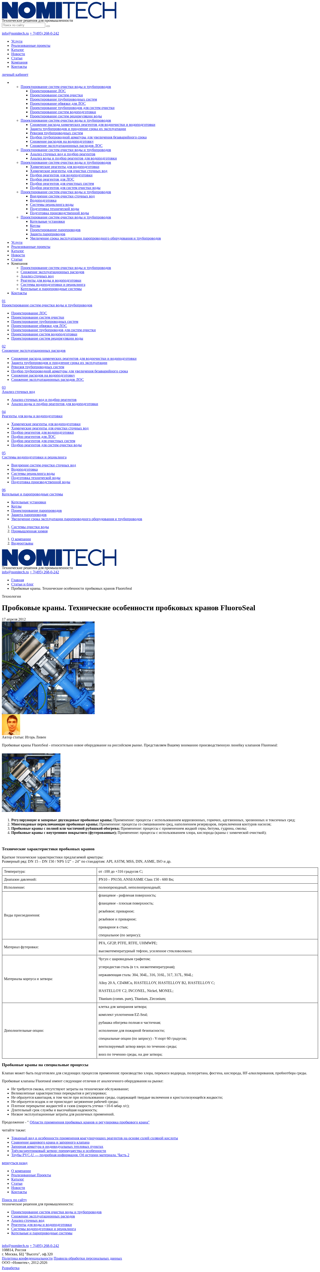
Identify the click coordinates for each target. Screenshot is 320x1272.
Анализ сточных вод (37, 276)
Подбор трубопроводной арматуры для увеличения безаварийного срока (88, 137)
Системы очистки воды (30, 527)
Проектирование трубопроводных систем (63, 99)
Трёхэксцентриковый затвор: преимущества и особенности (58, 1151)
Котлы (35, 226)
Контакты (19, 67)
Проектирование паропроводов (55, 230)
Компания (19, 62)
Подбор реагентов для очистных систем (62, 183)
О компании (21, 539)
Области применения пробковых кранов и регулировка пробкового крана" (90, 1122)
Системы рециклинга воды (52, 205)
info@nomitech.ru (15, 33)
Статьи (16, 58)
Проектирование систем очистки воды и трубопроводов (66, 87)
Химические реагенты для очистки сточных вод (68, 171)
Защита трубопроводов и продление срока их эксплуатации (78, 129)
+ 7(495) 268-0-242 (44, 33)
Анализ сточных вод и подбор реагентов (62, 154)
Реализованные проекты (30, 45)
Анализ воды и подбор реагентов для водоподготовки (73, 158)
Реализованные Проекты (31, 1175)
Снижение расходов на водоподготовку (62, 141)
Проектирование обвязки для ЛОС (58, 103)
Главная (17, 580)
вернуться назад (14, 1163)
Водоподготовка (43, 200)
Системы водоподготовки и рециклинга (53, 285)
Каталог (17, 50)
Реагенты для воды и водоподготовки (51, 280)
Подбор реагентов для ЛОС (52, 179)
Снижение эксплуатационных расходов (52, 272)
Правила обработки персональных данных (88, 1258)
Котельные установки (47, 221)
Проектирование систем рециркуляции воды (66, 116)
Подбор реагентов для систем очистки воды (65, 188)
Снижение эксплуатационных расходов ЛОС (66, 146)
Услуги (16, 41)
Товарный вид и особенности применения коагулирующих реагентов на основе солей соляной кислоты (94, 1138)
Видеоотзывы (22, 543)
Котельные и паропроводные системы (51, 289)
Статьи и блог (22, 584)
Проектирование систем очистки (56, 95)
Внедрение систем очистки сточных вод (62, 196)
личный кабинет (15, 74)
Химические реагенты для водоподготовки (64, 167)
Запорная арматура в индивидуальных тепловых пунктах (57, 1146)
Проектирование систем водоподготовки (63, 112)
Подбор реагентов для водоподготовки (61, 175)
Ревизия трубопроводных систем (56, 133)
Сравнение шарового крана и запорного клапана (50, 1142)
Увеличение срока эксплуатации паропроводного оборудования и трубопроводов (95, 238)
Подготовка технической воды (54, 209)
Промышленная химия (29, 531)
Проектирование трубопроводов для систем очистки (72, 108)
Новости (18, 54)
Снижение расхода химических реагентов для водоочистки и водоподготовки (92, 125)
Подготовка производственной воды (59, 213)
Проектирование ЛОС (48, 91)
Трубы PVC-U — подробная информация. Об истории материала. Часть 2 (70, 1155)
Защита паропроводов (47, 234)
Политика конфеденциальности (27, 1258)
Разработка (10, 1268)
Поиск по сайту (14, 1200)
